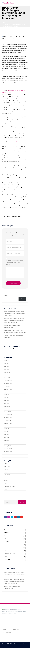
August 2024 (7, 426)
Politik (5, 489)
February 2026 (7, 375)
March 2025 (7, 406)
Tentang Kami (15, 629)
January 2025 (7, 412)
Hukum (5, 472)
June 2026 (6, 363)
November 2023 (8, 451)
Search (5, 295)
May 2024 (6, 434)
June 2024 (6, 431)
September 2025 (8, 389)
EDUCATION (7, 466)
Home (3, 22)
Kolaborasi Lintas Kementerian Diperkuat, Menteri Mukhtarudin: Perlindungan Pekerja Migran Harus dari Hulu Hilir (14, 320)
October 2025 (7, 386)
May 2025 (6, 400)
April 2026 (6, 369)
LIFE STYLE (7, 475)
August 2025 (7, 392)
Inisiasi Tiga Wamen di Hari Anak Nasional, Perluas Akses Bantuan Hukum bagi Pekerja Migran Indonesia (14, 313)
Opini (5, 483)
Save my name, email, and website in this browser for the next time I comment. (14, 262)
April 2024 (6, 437)
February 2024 (7, 443)
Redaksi (4, 629)
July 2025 (6, 395)
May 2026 (6, 366)
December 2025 (8, 380)
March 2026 (7, 372)
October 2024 (7, 420)
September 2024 (8, 423)
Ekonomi (6, 469)
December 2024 (8, 414)
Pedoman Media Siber (7, 632)
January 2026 (7, 377)
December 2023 (8, 448)
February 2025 (7, 409)
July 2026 (6, 360)
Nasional (6, 480)
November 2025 (8, 383)
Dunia (5, 463)
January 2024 (7, 446)
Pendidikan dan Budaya (9, 486)
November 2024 (8, 417)
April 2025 (6, 403)
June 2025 (6, 397)
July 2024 (6, 429)
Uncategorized (7, 492)
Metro (5, 477)
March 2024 (7, 440)
